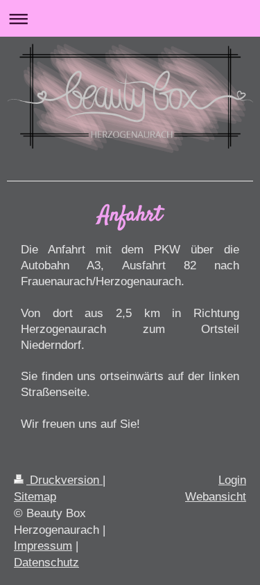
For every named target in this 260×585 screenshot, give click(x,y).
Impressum (43, 545)
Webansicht (215, 496)
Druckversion (64, 480)
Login (232, 480)
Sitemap (35, 496)
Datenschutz (46, 562)
